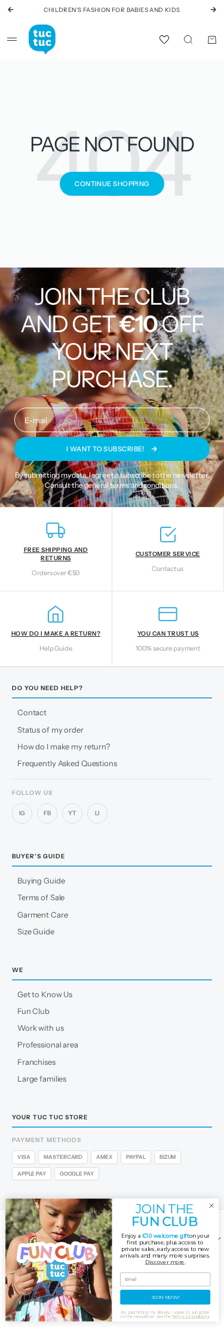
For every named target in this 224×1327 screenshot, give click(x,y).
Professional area (47, 1044)
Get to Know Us (44, 994)
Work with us (40, 1028)
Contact (32, 712)
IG (22, 813)
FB (47, 813)
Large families (41, 1078)
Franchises (36, 1062)
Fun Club (33, 1011)
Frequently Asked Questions (67, 763)
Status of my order (50, 729)
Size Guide (35, 931)
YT (72, 813)
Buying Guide (41, 880)
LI (97, 813)
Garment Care (42, 914)
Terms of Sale (41, 897)
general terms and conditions (130, 485)
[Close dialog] (211, 1205)
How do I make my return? (63, 746)
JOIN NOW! (165, 1297)
